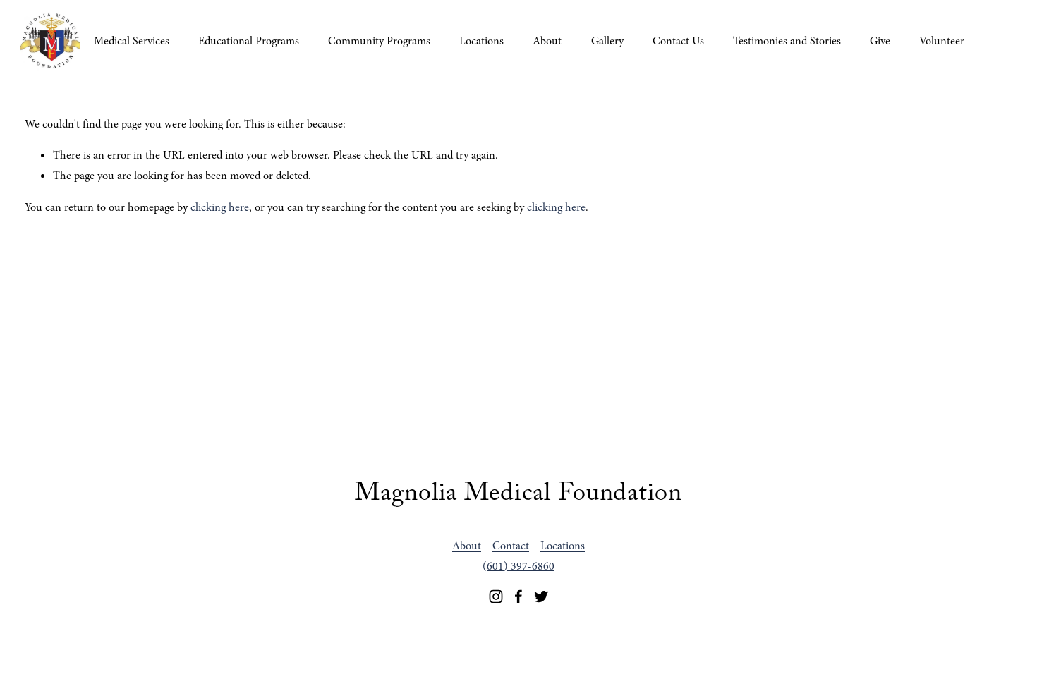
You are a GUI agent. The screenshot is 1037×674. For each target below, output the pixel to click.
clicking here (219, 207)
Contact (510, 545)
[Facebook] (518, 596)
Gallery (607, 41)
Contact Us (678, 41)
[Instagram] (496, 596)
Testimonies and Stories (787, 41)
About (547, 41)
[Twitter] (541, 596)
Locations (481, 41)
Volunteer (941, 41)
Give (880, 41)
